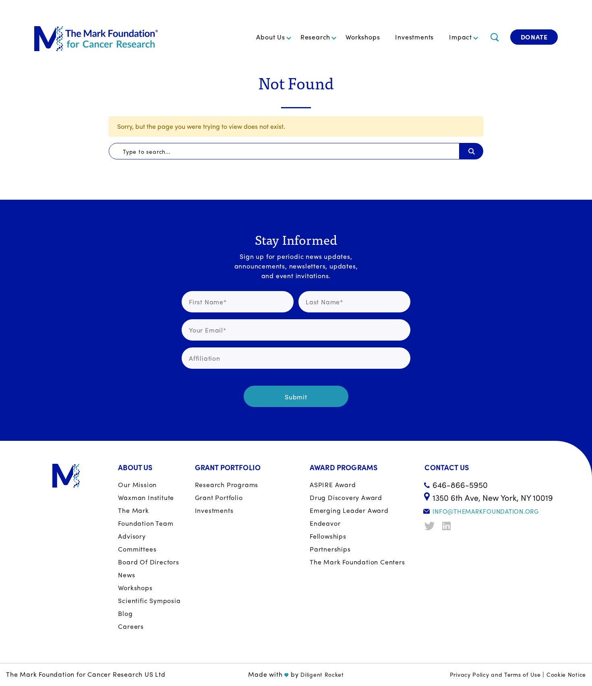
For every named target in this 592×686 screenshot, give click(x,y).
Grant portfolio (219, 497)
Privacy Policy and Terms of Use (495, 674)
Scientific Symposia (149, 600)
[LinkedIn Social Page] (448, 526)
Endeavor (325, 523)
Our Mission (137, 484)
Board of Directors (148, 561)
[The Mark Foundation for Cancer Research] (96, 37)
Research (315, 36)
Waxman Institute (146, 497)
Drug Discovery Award (346, 497)
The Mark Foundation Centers (357, 561)
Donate (534, 36)
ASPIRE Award (333, 484)
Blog (125, 613)
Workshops (363, 36)
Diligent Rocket (322, 674)
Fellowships (328, 536)
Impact (460, 36)
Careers (131, 626)
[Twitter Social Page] (430, 526)
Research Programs (227, 484)
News (126, 574)
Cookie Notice (566, 674)
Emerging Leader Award (349, 510)
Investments (414, 36)
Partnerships (330, 549)
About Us (270, 36)
